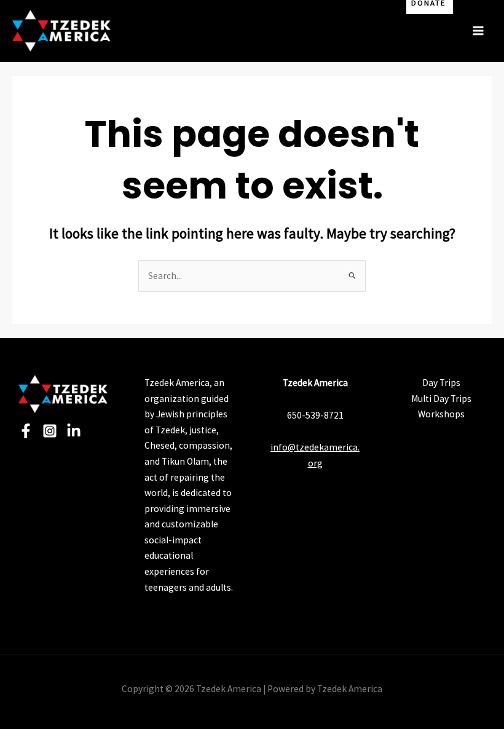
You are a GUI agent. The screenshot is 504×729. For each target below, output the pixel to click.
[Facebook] (25, 431)
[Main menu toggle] (478, 30)
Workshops (441, 414)
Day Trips (441, 382)
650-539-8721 (315, 415)
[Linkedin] (73, 431)
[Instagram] (49, 431)
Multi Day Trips (441, 398)
